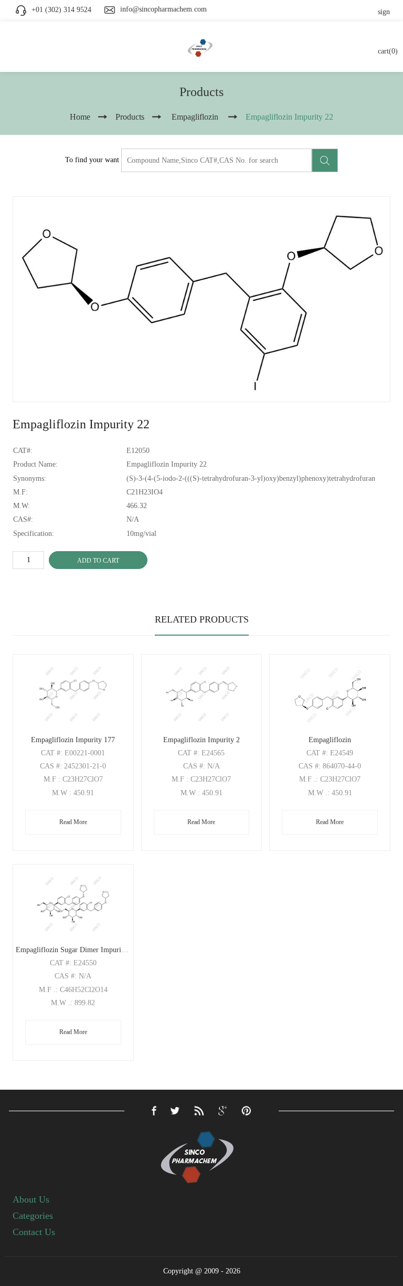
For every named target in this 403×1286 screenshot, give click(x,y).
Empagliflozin (330, 740)
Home (80, 116)
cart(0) (388, 51)
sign (384, 12)
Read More (73, 822)
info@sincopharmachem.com (163, 9)
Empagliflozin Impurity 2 (201, 740)
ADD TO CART (98, 560)
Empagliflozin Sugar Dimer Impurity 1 (74, 950)
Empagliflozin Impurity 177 (73, 740)
